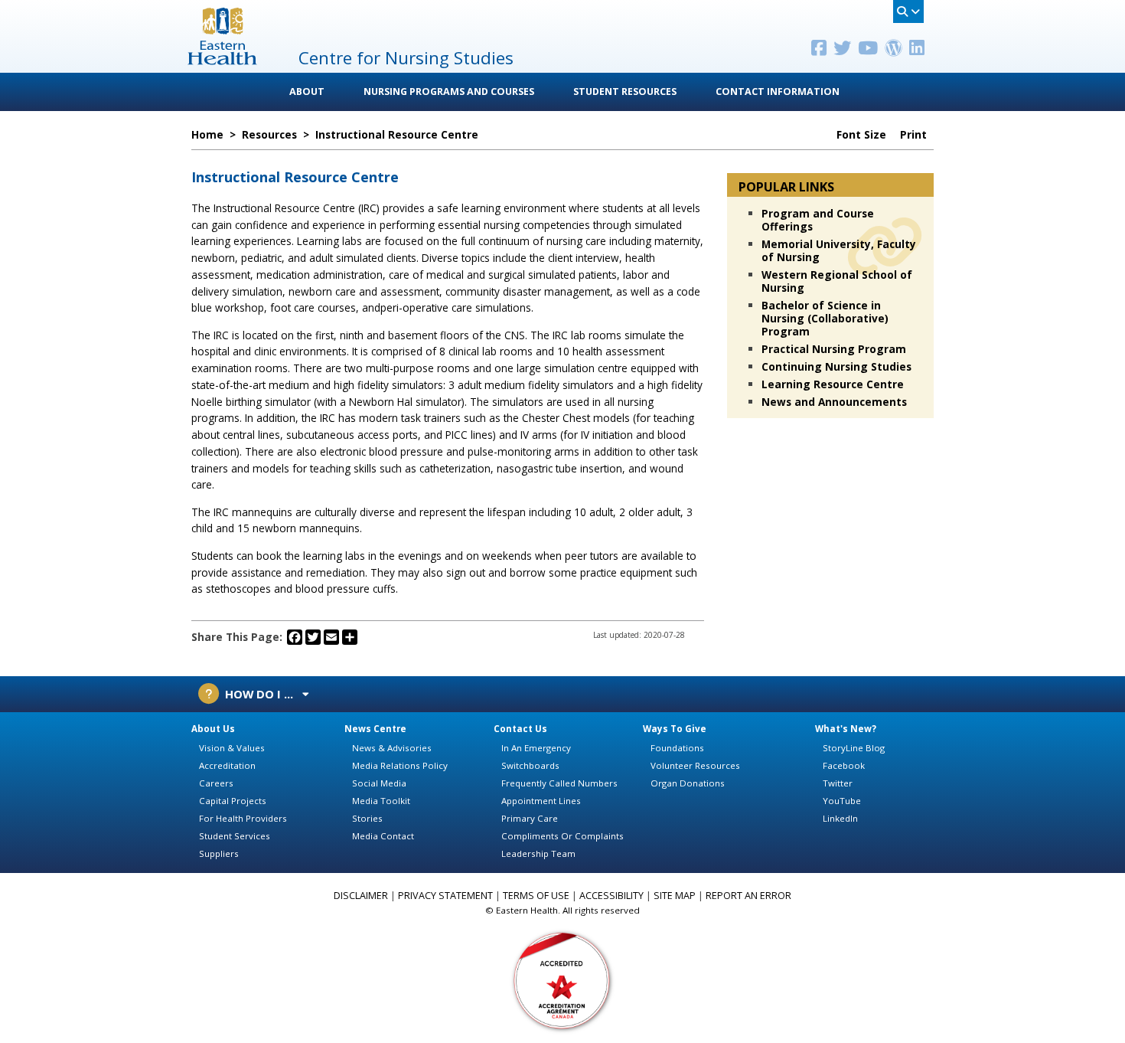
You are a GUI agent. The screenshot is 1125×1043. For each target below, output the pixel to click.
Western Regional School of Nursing (836, 281)
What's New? (845, 728)
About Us (213, 728)
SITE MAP (675, 895)
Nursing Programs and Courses (449, 91)
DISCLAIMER (361, 895)
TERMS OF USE (536, 895)
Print (915, 134)
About (306, 91)
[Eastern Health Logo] (222, 60)
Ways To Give (674, 728)
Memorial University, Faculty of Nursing (838, 250)
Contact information (778, 91)
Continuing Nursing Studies (836, 366)
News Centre (375, 728)
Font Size (862, 134)
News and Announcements (834, 401)
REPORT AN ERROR (748, 895)
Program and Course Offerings (817, 220)
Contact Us (520, 728)
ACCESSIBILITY (611, 895)
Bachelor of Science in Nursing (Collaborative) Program (825, 318)
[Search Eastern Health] (908, 11)
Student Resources (625, 91)
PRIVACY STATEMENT (445, 895)
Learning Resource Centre (832, 384)
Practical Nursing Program (833, 349)
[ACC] (562, 979)
